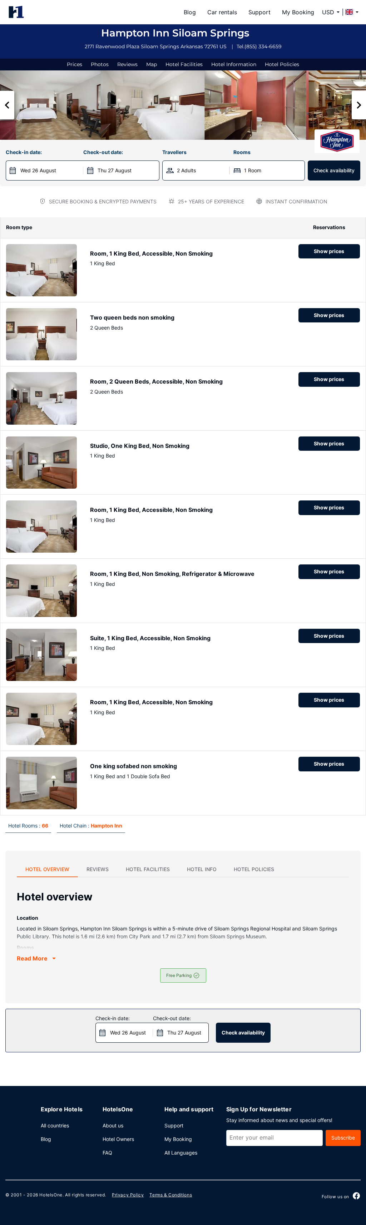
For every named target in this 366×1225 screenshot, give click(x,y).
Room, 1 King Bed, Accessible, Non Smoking (151, 253)
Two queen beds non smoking (132, 317)
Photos (100, 64)
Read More (32, 958)
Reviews (127, 64)
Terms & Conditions (170, 1194)
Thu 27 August (115, 170)
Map (151, 64)
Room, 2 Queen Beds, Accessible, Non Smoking (156, 381)
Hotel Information (233, 64)
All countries (55, 1125)
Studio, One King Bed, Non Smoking (139, 445)
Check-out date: (103, 152)
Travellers (174, 152)
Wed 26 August (38, 170)
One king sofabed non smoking (133, 766)
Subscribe (343, 1138)
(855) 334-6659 (263, 46)
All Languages (180, 1153)
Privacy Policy (128, 1194)
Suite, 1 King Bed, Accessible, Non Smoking (150, 638)
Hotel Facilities (184, 64)
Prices (74, 64)
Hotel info (202, 869)
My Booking (298, 12)
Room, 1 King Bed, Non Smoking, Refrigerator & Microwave (172, 573)
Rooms (242, 152)
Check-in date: (24, 152)
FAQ (107, 1153)
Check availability (334, 170)
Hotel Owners (118, 1139)
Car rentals (222, 12)
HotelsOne (50, 1194)
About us (113, 1125)
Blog (190, 12)
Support (259, 12)
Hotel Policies (282, 64)
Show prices (329, 251)
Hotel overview (47, 869)
